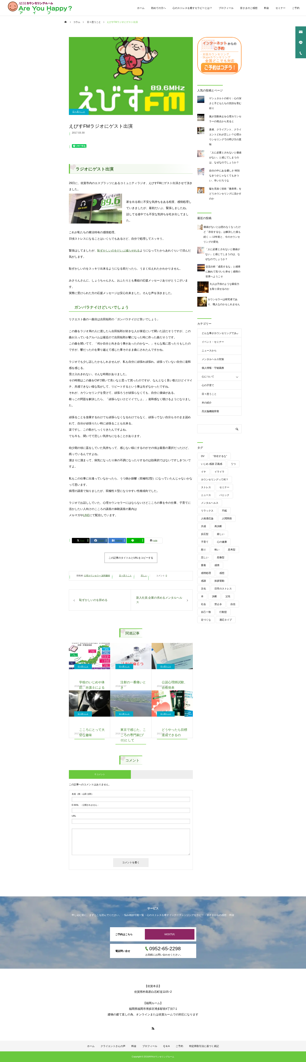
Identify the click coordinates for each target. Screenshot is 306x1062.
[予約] (219, 73)
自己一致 (206, 612)
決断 (214, 596)
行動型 (223, 612)
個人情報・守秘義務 (213, 367)
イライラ (219, 471)
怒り (203, 549)
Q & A (166, 1046)
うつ (233, 463)
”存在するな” (220, 456)
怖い (216, 549)
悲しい (144, 575)
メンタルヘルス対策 (213, 359)
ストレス (206, 487)
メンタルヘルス (209, 502)
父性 (227, 596)
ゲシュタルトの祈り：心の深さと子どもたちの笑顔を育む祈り (225, 103)
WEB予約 (169, 934)
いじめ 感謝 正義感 (211, 463)
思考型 (231, 549)
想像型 (220, 557)
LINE (86, 515)
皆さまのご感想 (248, 8)
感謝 (203, 580)
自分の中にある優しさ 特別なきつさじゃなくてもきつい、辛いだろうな (224, 175)
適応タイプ (225, 619)
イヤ (203, 471)
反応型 (204, 534)
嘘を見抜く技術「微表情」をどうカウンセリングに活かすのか (225, 193)
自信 (232, 604)
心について (208, 376)
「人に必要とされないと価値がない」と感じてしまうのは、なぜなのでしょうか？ (225, 157)
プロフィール (226, 8)
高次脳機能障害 (210, 411)
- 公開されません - (85, 805)
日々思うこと (78, 112)
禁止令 (218, 604)
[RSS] (153, 1028)
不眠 (224, 510)
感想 (221, 573)
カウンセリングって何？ (214, 479)
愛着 (203, 565)
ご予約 (295, 8)
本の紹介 (207, 402)
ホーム (140, 8)
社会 (203, 604)
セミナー (280, 8)
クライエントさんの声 (113, 1046)
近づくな (206, 619)
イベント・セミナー (213, 341)
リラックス (207, 510)
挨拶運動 (219, 580)
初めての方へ (158, 8)
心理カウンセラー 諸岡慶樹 (97, 575)
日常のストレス (223, 588)
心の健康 (222, 541)
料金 (266, 8)
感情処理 (206, 573)
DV (202, 456)
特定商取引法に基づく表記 (204, 1046)
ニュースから (209, 350)
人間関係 (227, 518)
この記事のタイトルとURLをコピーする (131, 557)
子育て (204, 541)
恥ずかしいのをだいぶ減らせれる (118, 250)
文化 (203, 588)
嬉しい (220, 534)
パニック (224, 495)
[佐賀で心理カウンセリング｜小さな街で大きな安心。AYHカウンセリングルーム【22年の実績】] (40, 8)
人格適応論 (207, 518)
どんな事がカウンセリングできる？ (219, 334)
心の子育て (208, 385)
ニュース (206, 495)
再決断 (218, 526)
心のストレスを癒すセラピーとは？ (192, 8)
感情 (216, 565)
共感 (203, 526)
